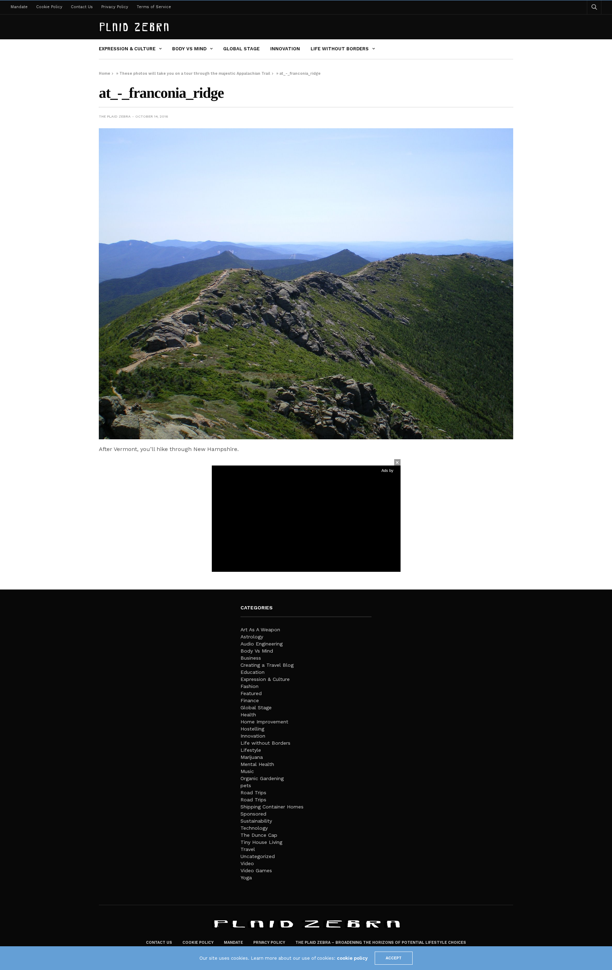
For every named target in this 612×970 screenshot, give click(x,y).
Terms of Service (154, 7)
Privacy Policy (114, 7)
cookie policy (352, 958)
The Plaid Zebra (115, 116)
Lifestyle (250, 750)
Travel (247, 849)
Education (252, 672)
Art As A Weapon (260, 629)
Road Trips (253, 792)
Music (247, 771)
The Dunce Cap (258, 835)
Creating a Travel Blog (267, 664)
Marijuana (251, 757)
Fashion (249, 686)
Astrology (251, 636)
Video (247, 863)
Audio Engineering (261, 643)
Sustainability (256, 820)
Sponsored (253, 813)
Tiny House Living (261, 842)
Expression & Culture (127, 48)
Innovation (285, 48)
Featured (251, 693)
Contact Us (82, 7)
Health (248, 714)
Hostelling (252, 728)
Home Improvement (264, 721)
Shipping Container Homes (272, 806)
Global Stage (241, 48)
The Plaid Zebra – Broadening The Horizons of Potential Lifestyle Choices (380, 942)
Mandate (19, 7)
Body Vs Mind (189, 48)
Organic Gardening (262, 778)
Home (104, 73)
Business (250, 657)
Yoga (246, 877)
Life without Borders (340, 48)
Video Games (256, 870)
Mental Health (257, 764)
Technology (254, 827)
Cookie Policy (49, 7)
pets (245, 785)
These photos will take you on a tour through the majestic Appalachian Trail (194, 73)
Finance (249, 700)
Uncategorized (257, 856)
